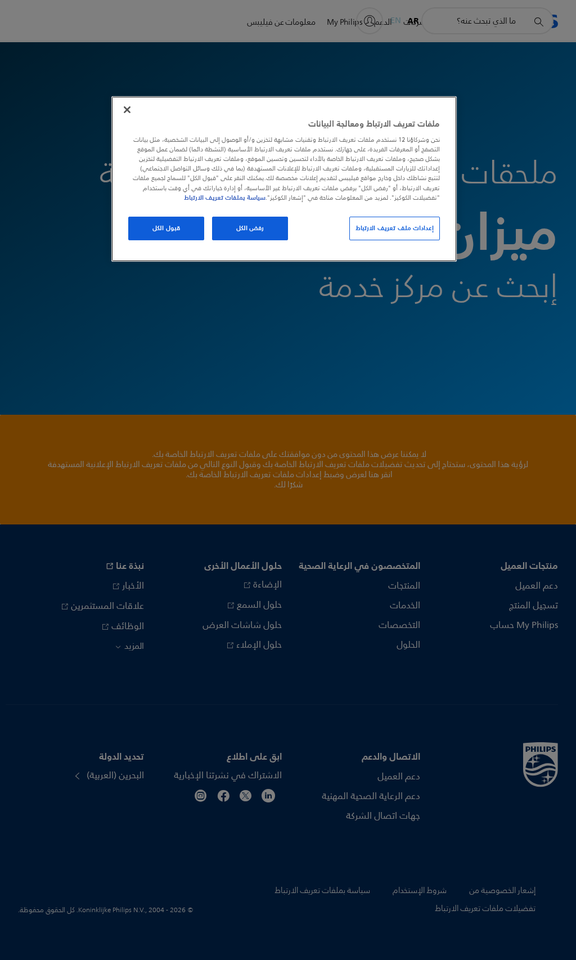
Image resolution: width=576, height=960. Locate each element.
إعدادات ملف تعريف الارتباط (395, 228)
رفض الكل (250, 228)
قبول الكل (166, 228)
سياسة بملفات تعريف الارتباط (225, 197)
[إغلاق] (127, 109)
